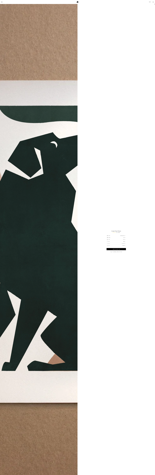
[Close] (87, 231)
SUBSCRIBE (83, 243)
